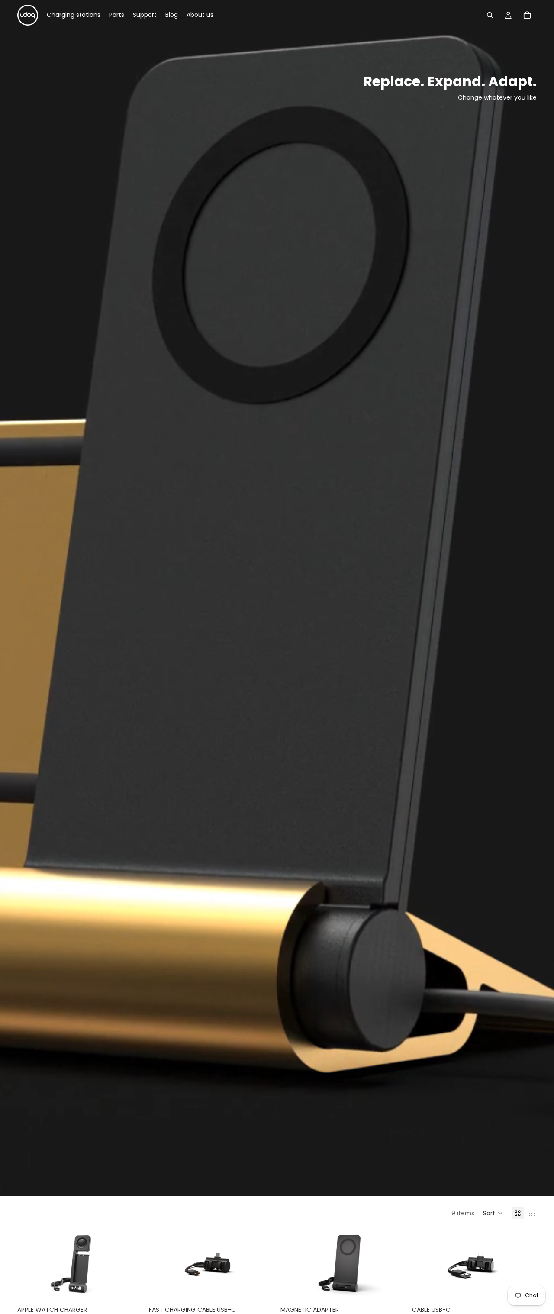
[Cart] (527, 15)
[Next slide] (129, 1264)
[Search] (489, 15)
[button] (493, 1213)
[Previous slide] (30, 1264)
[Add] (128, 1286)
